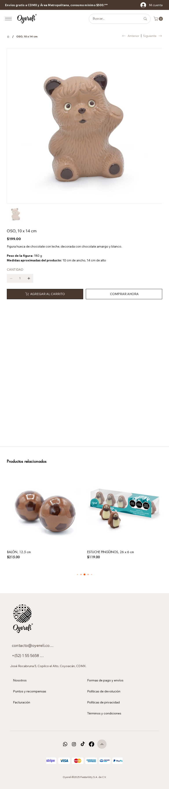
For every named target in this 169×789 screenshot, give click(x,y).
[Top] (102, 744)
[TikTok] (82, 744)
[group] (84, 516)
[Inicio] (8, 36)
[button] (159, 19)
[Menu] (8, 18)
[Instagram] (74, 744)
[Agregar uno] (28, 278)
